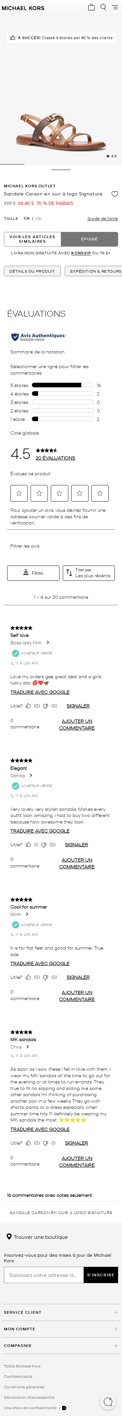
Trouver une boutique (40, 1236)
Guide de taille (103, 218)
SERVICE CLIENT (23, 1312)
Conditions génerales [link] (24, 1386)
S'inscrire (101, 1275)
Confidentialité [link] (18, 1376)
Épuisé (89, 239)
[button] (108, 1402)
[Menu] (115, 7)
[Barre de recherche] (103, 7)
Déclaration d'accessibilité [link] (29, 1397)
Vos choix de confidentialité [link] (31, 1407)
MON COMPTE (19, 1329)
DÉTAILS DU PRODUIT (32, 271)
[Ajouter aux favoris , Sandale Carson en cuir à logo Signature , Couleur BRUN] (115, 194)
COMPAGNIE (18, 1345)
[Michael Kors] (23, 7)
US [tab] (38, 218)
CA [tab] (27, 218)
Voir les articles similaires (32, 239)
